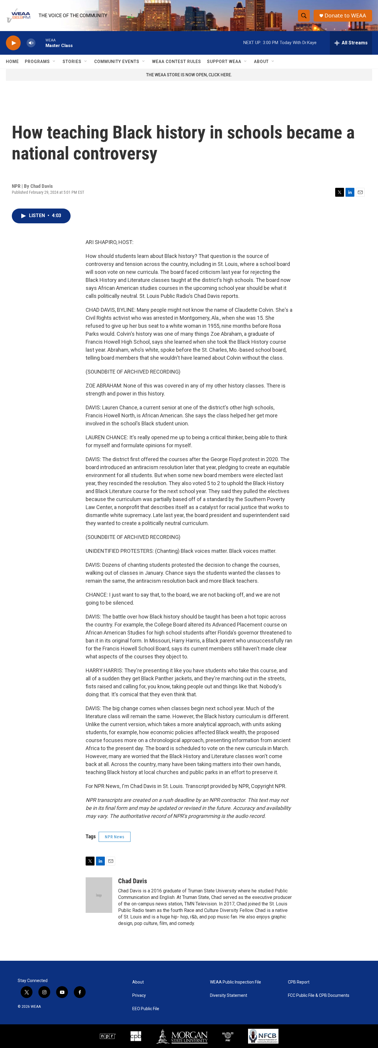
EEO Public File (145, 1009)
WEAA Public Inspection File (235, 982)
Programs (37, 61)
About (261, 61)
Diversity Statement (228, 995)
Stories (72, 61)
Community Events (116, 61)
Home (12, 61)
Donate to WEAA (345, 15)
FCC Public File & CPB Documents (318, 995)
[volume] (31, 43)
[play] (13, 43)
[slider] (40, 43)
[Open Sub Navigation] (54, 61)
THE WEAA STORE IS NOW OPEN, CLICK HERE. (189, 74)
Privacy (139, 995)
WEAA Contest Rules (176, 61)
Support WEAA (224, 61)
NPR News (114, 836)
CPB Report (298, 982)
